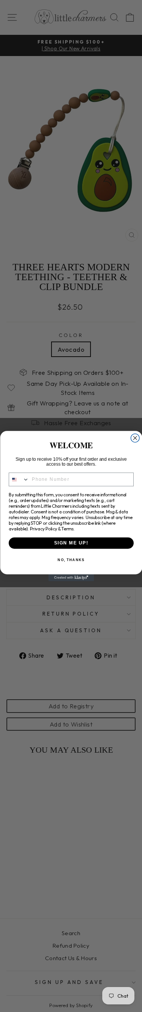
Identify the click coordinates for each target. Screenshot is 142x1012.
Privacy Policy (43, 529)
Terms (67, 529)
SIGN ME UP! (71, 543)
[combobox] (19, 479)
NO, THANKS (71, 560)
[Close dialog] (135, 438)
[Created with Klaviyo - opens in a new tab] (71, 577)
